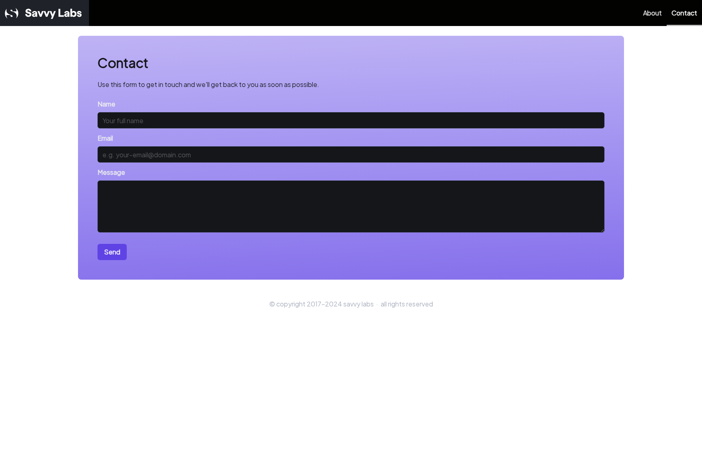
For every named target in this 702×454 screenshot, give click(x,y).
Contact (684, 13)
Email (105, 138)
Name (106, 104)
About (652, 13)
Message (111, 172)
